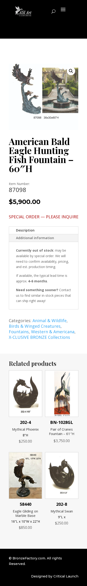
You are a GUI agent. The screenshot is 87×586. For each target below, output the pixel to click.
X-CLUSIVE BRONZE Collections (39, 337)
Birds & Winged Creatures (35, 326)
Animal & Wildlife (49, 320)
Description (25, 230)
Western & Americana (52, 331)
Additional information (35, 238)
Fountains (19, 331)
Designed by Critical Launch (54, 576)
